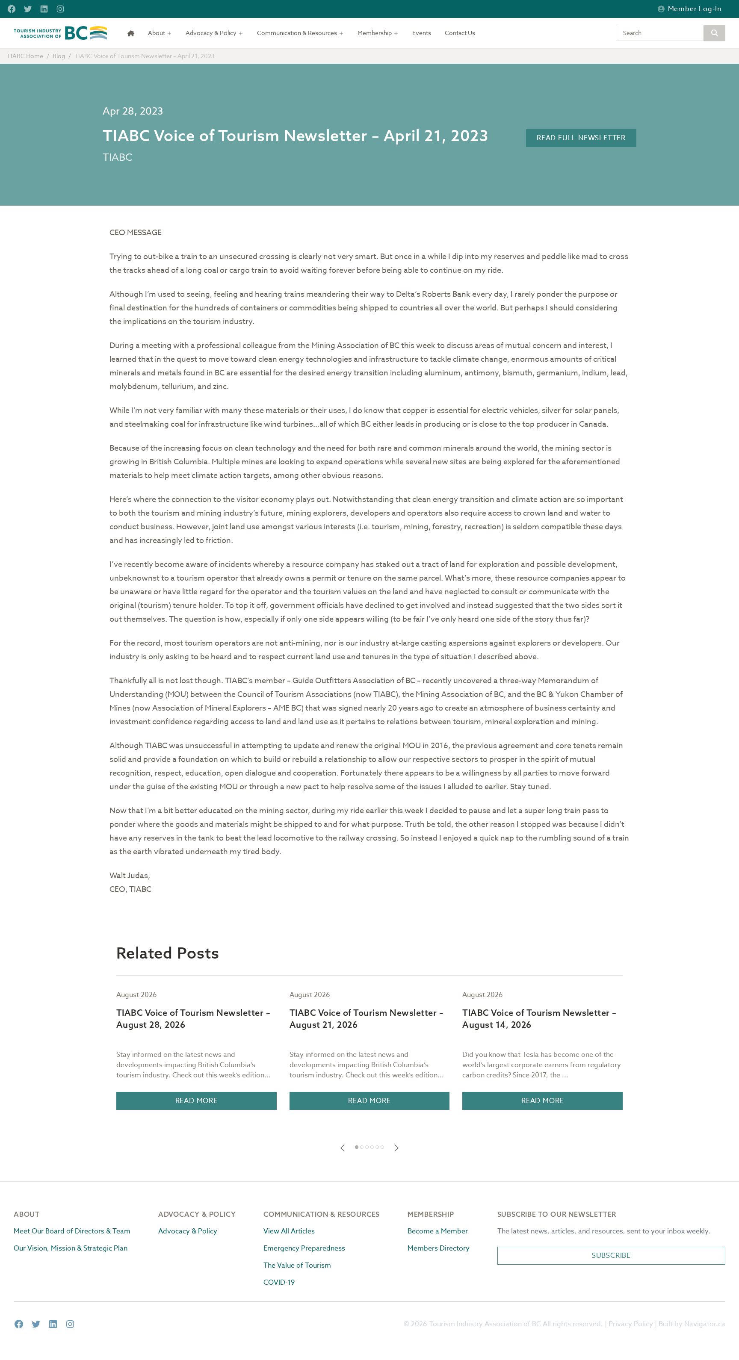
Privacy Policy (631, 1324)
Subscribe (611, 1256)
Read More (196, 1101)
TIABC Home (25, 56)
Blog (59, 56)
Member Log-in (694, 9)
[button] (342, 1148)
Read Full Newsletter (581, 138)
